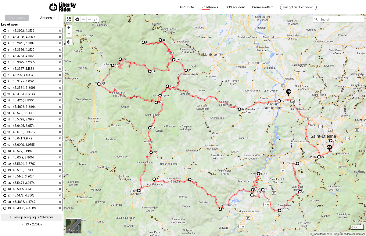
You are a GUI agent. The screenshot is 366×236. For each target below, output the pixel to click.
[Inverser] (96, 19)
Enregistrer (16, 18)
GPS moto (187, 7)
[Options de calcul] (77, 19)
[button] (31, 30)
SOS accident (235, 7)
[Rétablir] (89, 19)
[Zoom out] (69, 34)
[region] (215, 125)
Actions (46, 18)
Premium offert (262, 7)
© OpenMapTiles (319, 234)
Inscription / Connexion (298, 7)
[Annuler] (83, 19)
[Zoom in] (69, 28)
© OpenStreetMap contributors (347, 234)
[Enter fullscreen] (69, 19)
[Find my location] (69, 42)
